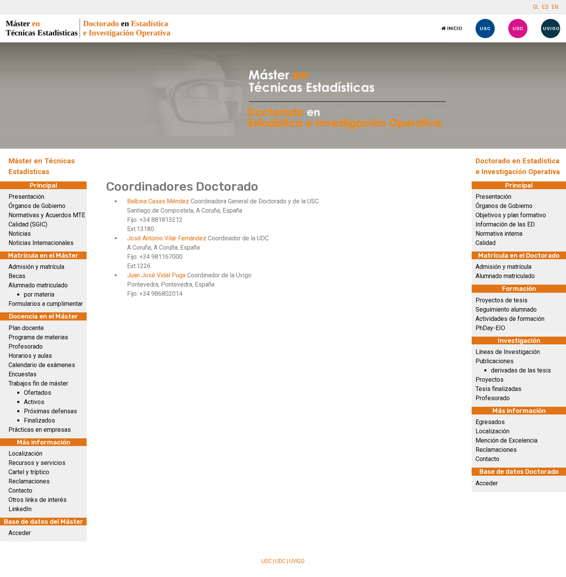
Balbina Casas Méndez (159, 201)
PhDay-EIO (490, 328)
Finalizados (39, 420)
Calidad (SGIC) (27, 224)
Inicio (454, 28)
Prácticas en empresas (39, 429)
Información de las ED (505, 224)
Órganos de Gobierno (36, 206)
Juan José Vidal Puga (157, 275)
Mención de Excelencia (507, 440)
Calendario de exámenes (41, 365)
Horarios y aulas (30, 355)
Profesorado (25, 346)
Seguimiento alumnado (506, 309)
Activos (34, 402)
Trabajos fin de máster (38, 383)
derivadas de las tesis (521, 370)
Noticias (19, 233)
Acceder (19, 533)
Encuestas (22, 374)
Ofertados (37, 392)
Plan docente (26, 328)
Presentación (26, 196)
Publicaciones (495, 361)
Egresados (490, 422)
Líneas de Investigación (508, 352)
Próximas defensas (50, 411)
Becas (16, 276)
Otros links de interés (37, 499)
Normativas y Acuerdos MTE (46, 215)
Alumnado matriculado (38, 285)
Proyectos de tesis (501, 300)
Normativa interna (499, 233)
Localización (25, 453)
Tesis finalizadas (498, 388)
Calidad (486, 243)
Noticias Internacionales (41, 243)
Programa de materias (38, 337)
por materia (39, 294)
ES (545, 7)
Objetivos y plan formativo (511, 215)
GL (536, 7)
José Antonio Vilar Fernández (167, 238)
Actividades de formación (510, 318)
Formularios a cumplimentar (45, 303)
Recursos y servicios (36, 462)
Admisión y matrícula (36, 266)
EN (555, 7)
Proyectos (490, 379)
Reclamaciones (29, 481)
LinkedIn (20, 509)
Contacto (20, 490)
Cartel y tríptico (28, 472)
